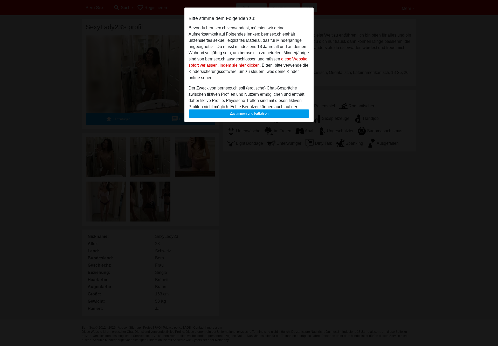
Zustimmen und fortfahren (249, 113)
